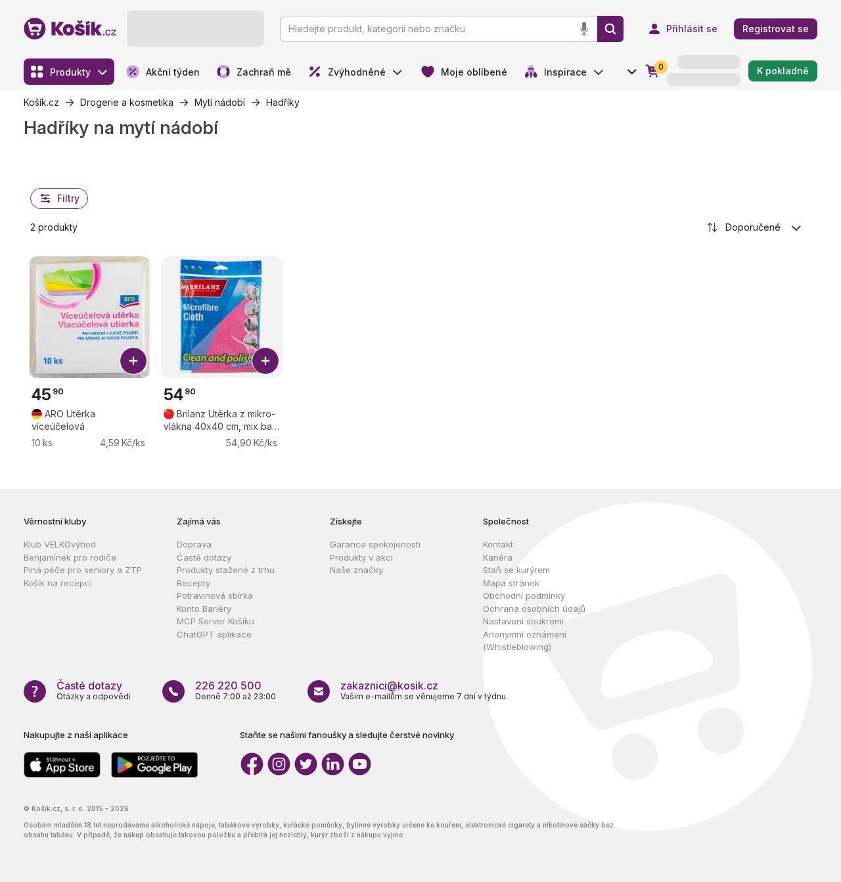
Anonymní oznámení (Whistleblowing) (524, 641)
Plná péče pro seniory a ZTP (83, 570)
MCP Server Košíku (215, 621)
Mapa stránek (511, 583)
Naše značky (356, 570)
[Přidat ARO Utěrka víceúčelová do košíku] (133, 361)
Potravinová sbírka (215, 595)
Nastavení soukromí (523, 621)
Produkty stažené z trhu (226, 570)
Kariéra (497, 557)
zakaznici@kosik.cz (389, 685)
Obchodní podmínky (524, 595)
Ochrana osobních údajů (534, 608)
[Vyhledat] (610, 29)
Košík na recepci (58, 583)
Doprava (194, 544)
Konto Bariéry (204, 608)
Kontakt (498, 544)
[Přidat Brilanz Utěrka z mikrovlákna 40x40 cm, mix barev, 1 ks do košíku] (265, 361)
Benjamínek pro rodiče (70, 557)
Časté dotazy (204, 557)
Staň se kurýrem (516, 570)
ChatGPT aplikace (214, 634)
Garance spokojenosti (375, 544)
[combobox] (755, 227)
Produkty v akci (361, 557)
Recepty (193, 583)
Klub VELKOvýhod (60, 544)
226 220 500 (228, 685)
